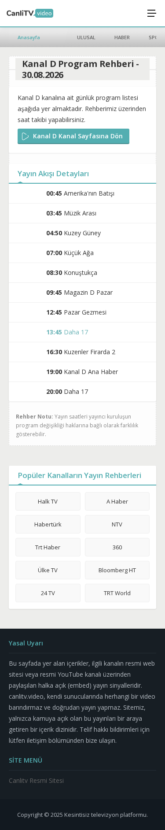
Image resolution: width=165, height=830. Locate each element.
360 (117, 547)
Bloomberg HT (117, 570)
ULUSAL (86, 37)
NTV (117, 524)
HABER (122, 37)
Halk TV (48, 501)
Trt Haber (47, 547)
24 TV (48, 593)
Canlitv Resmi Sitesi (36, 780)
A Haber (117, 501)
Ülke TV (48, 570)
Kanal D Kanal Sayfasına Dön (78, 136)
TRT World (117, 593)
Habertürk (48, 524)
